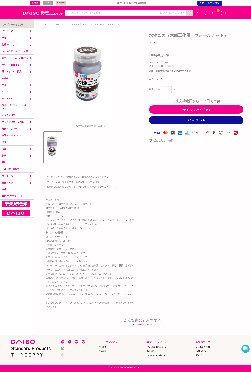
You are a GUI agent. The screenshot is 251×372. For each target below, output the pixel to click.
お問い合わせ (202, 351)
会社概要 (102, 347)
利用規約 (151, 351)
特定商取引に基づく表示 (158, 347)
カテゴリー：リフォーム (159, 62)
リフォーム (56, 24)
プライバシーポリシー (157, 355)
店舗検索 (102, 351)
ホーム (46, 24)
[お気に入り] (206, 13)
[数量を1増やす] (175, 89)
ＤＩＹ (67, 24)
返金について (155, 79)
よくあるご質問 (203, 347)
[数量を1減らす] (159, 89)
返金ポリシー (202, 355)
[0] (215, 13)
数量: (151, 89)
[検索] (189, 13)
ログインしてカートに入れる (196, 109)
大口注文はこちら (196, 120)
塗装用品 (77, 24)
